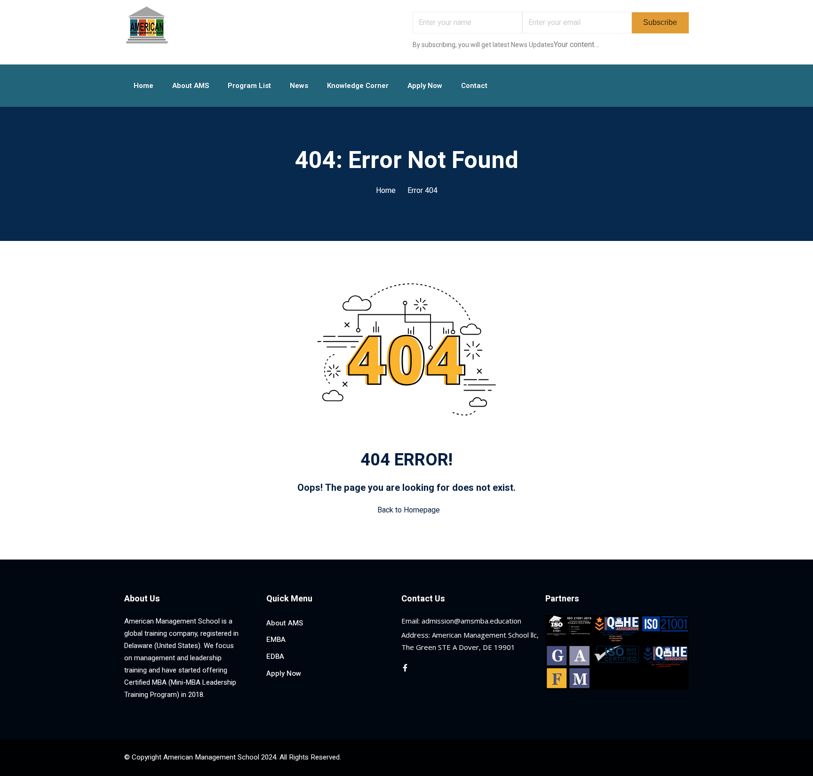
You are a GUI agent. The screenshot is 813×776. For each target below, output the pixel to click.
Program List (249, 85)
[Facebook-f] (405, 668)
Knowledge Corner (358, 85)
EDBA (275, 656)
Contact (474, 85)
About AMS (190, 85)
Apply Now (424, 85)
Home (143, 85)
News (299, 85)
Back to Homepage (408, 510)
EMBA (276, 639)
